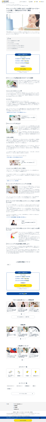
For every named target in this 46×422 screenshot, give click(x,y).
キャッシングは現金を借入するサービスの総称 (13, 40)
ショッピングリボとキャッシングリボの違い (13, 43)
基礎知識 (31, 1)
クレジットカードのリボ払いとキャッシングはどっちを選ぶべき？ (16, 45)
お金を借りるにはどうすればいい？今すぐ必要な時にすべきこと (16, 112)
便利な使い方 (42, 1)
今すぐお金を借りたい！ (24, 1)
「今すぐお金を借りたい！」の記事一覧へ (23, 316)
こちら (26, 72)
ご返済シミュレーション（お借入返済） (13, 180)
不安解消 (37, 1)
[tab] (20, 338)
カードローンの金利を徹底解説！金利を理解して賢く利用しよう (16, 217)
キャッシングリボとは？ (11, 42)
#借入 (8, 264)
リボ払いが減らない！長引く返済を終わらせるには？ (15, 157)
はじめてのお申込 (23, 420)
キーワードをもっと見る (23, 393)
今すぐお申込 (23, 69)
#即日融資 (8, 388)
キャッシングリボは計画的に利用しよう (13, 48)
